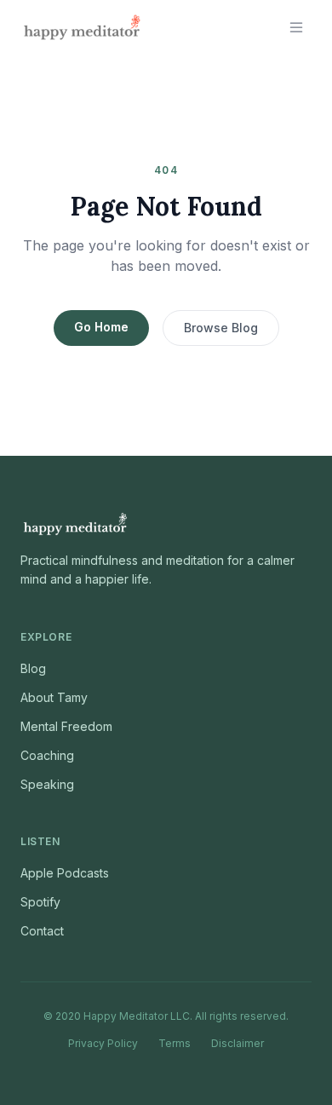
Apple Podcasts (64, 873)
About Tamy (54, 697)
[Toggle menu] (296, 27)
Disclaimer (237, 1043)
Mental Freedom (66, 726)
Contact (42, 931)
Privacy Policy (103, 1043)
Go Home (101, 326)
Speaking (47, 784)
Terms (174, 1043)
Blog (33, 668)
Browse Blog (221, 327)
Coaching (47, 755)
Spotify (40, 902)
